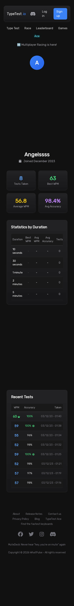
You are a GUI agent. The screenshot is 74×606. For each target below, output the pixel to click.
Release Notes (34, 514)
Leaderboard (44, 28)
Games (62, 28)
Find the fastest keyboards (37, 524)
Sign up (59, 14)
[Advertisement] (37, 111)
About (16, 514)
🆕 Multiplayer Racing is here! (37, 44)
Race (27, 28)
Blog (37, 519)
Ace (37, 36)
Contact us (54, 514)
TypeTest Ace (53, 519)
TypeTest (16, 14)
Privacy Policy (21, 519)
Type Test (12, 28)
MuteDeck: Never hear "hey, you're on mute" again (37, 544)
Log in (44, 14)
